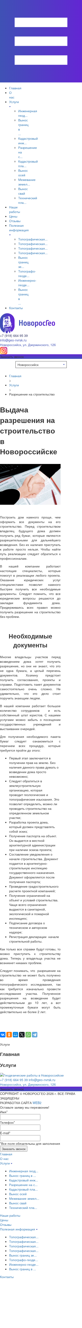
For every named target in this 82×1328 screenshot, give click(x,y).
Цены (13, 216)
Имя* (4, 1112)
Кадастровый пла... (23, 1189)
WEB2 (37, 1102)
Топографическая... (33, 239)
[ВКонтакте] (2, 1034)
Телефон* (7, 1122)
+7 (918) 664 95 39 (14, 335)
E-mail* (5, 1133)
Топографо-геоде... (27, 273)
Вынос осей (23, 172)
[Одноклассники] (9, 1034)
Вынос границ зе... (23, 262)
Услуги (14, 385)
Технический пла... (23, 1207)
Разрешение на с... (23, 1184)
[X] (22, 1034)
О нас (11, 94)
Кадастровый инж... (23, 1180)
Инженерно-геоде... (27, 282)
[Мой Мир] (15, 1034)
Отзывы (14, 220)
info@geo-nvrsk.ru (13, 340)
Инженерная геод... (23, 1171)
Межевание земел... (27, 181)
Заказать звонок (14, 1148)
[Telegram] (34, 1034)
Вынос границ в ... (22, 1175)
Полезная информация (19, 227)
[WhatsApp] (28, 1034)
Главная (15, 88)
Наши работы (14, 209)
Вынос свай (23, 191)
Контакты (16, 307)
